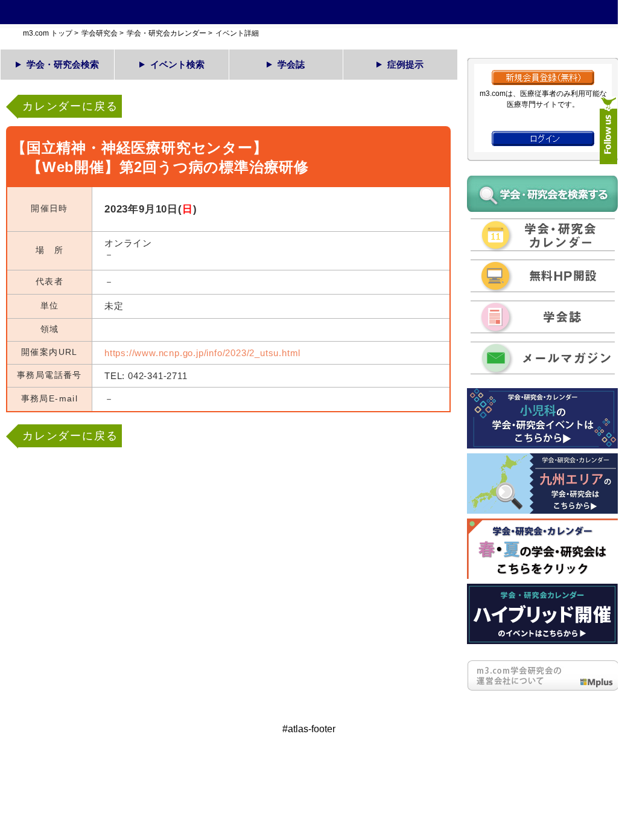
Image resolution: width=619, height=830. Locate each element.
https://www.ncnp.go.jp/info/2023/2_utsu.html (202, 353)
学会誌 (291, 64)
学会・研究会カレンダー (166, 33)
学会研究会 (99, 33)
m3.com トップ (47, 33)
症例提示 (405, 64)
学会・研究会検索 (63, 64)
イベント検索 (177, 64)
